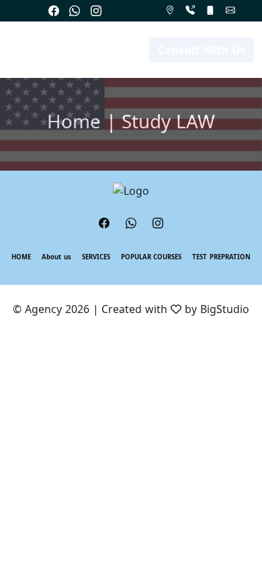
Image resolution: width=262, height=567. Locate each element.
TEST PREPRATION (221, 257)
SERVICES (96, 257)
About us (56, 257)
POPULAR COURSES (151, 257)
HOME (21, 257)
